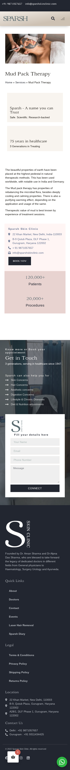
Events (13, 616)
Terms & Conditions (21, 655)
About (13, 590)
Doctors (14, 599)
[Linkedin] (28, 758)
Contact (14, 608)
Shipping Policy (19, 672)
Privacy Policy (18, 663)
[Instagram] (21, 758)
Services (20, 82)
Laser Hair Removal (21, 625)
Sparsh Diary (17, 633)
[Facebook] (7, 758)
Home (8, 82)
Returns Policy (18, 680)
